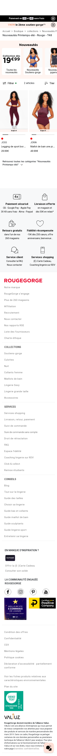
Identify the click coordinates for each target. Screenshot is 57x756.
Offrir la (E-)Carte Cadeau (20, 565)
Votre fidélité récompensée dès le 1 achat (26, 17)
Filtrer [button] (11, 83)
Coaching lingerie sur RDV (19, 457)
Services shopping (14, 413)
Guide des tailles (13, 498)
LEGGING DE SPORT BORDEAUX (15, 146)
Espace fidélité (12, 451)
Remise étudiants (14, 470)
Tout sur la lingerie (15, 492)
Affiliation (10, 306)
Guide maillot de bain (16, 517)
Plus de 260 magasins (16, 300)
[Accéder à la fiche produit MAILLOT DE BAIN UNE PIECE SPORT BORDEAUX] (43, 111)
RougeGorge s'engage (16, 293)
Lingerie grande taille (16, 391)
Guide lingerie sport (15, 530)
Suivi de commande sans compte (21, 432)
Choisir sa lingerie (14, 504)
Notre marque (12, 287)
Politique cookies (14, 657)
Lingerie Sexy (12, 385)
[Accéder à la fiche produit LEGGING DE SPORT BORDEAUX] (14, 111)
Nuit (6, 366)
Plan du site (11, 686)
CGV (6, 645)
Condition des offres (16, 632)
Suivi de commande (15, 426)
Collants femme (13, 372)
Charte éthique (12, 338)
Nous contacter (13, 319)
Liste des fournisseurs (17, 331)
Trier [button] (51, 83)
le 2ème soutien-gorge (26, 24)
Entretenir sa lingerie (16, 536)
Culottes (9, 360)
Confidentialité (12, 638)
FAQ (6, 445)
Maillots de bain (13, 379)
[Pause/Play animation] (53, 18)
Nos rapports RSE (14, 325)
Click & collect (12, 464)
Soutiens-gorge (13, 353)
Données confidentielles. (27, 749)
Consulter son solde (16, 571)
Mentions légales (14, 651)
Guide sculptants (13, 523)
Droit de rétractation (16, 438)
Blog (6, 485)
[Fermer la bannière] (53, 25)
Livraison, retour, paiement (19, 419)
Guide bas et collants (16, 511)
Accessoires (11, 398)
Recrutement (11, 312)
